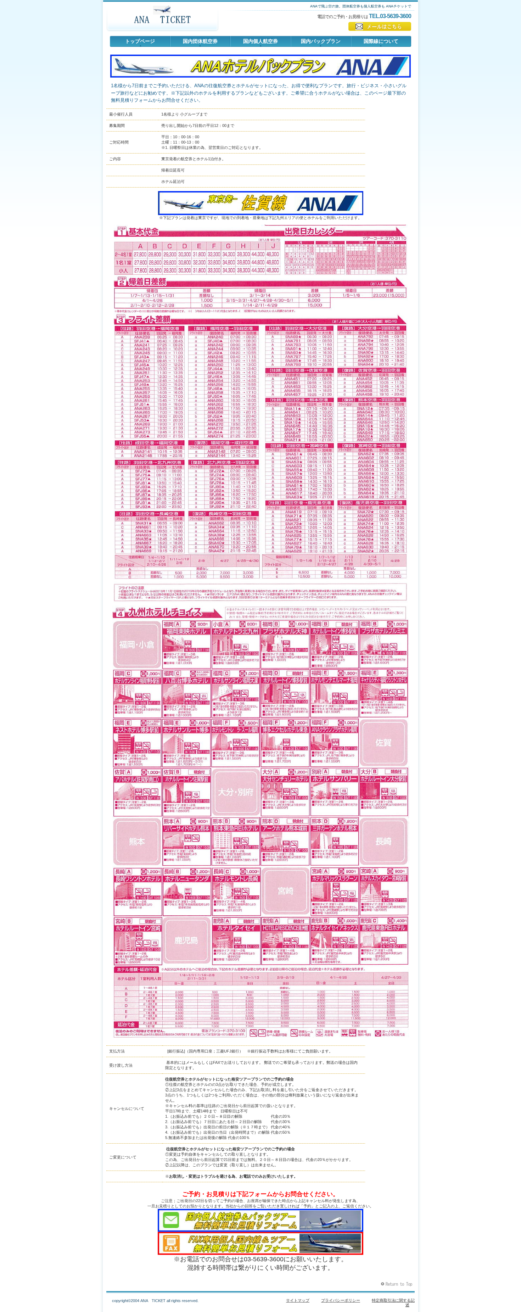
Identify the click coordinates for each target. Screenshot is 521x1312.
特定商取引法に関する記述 (393, 1302)
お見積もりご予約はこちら (379, 26)
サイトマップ (297, 1300)
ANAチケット (162, 19)
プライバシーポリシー (340, 1300)
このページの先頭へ (397, 1284)
